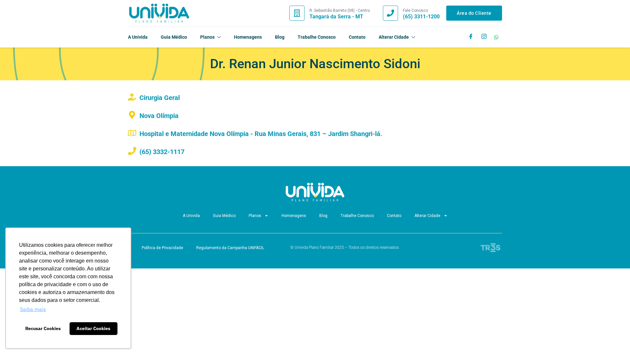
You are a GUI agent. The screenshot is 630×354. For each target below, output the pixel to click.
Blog (279, 37)
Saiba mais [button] (33, 309)
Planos (207, 37)
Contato (357, 37)
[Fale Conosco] (390, 13)
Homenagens (248, 37)
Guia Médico (174, 37)
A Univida (138, 37)
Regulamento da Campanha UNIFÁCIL (230, 248)
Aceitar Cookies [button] (93, 328)
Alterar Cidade (394, 37)
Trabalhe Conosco (317, 37)
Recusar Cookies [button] (43, 328)
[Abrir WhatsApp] (613, 337)
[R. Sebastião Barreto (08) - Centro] (296, 13)
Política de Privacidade (162, 248)
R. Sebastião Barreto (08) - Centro (339, 10)
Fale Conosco (415, 10)
